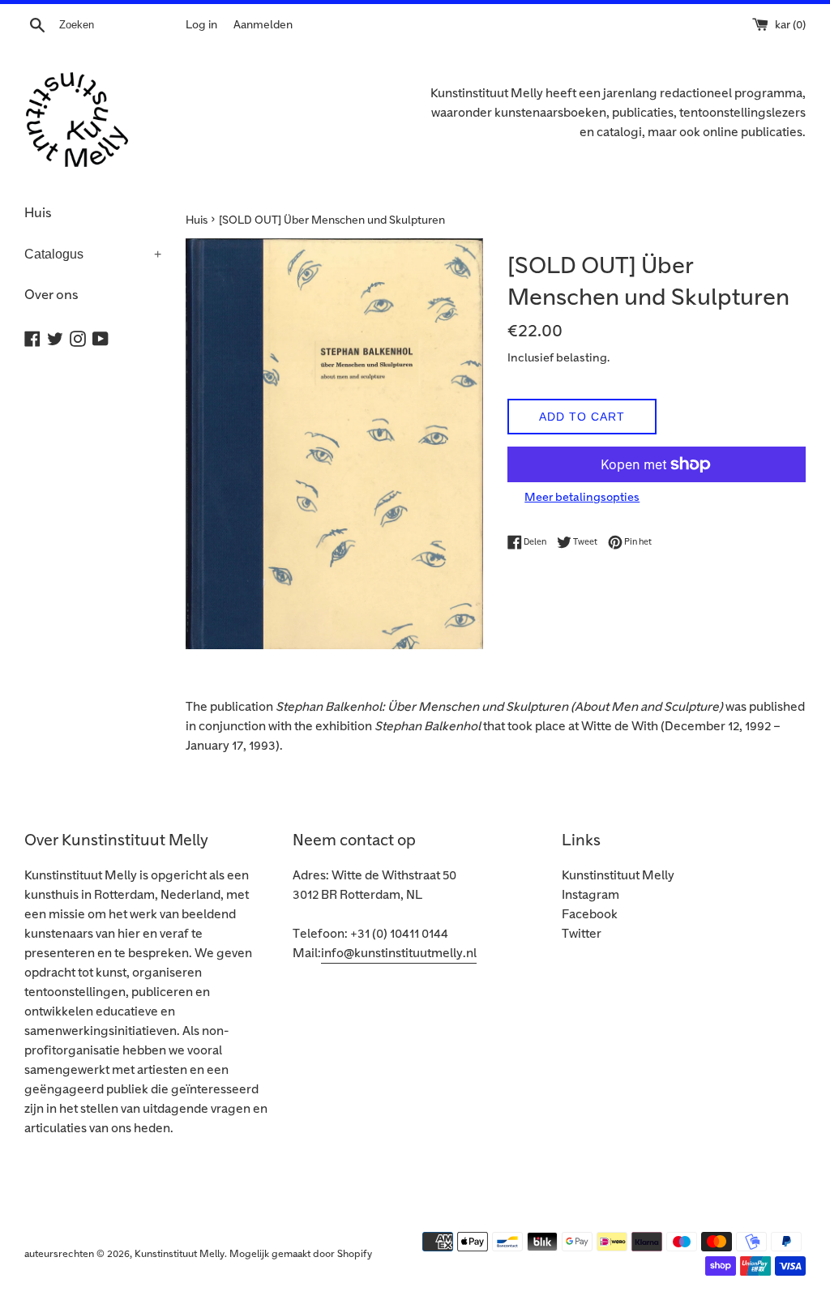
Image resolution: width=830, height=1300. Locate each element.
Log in (201, 25)
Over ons (51, 295)
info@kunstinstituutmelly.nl (399, 953)
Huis (38, 213)
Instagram (590, 895)
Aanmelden (263, 25)
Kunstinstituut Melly (618, 875)
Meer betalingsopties (582, 497)
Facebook (590, 914)
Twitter (581, 934)
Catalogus (92, 254)
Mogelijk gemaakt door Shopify (300, 1254)
